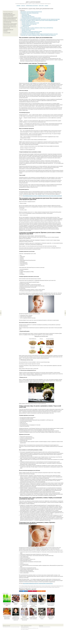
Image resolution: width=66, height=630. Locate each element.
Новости (23, 5)
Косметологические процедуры (35, 587)
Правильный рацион (59, 585)
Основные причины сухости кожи (28, 29)
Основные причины (53, 585)
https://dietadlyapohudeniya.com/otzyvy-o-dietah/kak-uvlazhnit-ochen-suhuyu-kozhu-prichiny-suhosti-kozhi (42, 195)
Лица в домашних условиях (50, 587)
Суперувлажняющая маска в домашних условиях (31, 17)
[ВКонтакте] (23, 591)
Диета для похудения (33, 2)
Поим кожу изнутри (25, 14)
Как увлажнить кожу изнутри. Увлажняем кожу (29, 13)
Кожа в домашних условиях (27, 587)
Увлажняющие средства (26, 15)
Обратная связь (41, 625)
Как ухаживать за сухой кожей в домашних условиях (32, 31)
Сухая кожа (43, 585)
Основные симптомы (48, 585)
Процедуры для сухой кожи (43, 587)
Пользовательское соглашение (28, 625)
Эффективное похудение (32, 5)
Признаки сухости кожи (26, 30)
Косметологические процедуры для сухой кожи (31, 32)
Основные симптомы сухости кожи (28, 21)
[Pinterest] (32, 591)
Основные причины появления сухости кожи (30, 22)
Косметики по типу (57, 587)
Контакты (22, 625)
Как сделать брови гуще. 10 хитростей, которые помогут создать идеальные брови (9, 14)
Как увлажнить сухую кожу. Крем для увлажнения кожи (31, 11)
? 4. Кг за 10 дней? (6, 32)
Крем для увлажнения (25, 585)
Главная (18, 5)
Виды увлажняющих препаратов (28, 16)
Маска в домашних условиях (32, 585)
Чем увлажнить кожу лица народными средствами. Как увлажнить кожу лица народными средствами (40, 19)
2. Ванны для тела (25, 26)
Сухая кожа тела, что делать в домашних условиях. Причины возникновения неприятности (38, 35)
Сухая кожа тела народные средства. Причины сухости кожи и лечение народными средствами (39, 20)
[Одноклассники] (41, 591)
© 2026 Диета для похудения (6, 625)
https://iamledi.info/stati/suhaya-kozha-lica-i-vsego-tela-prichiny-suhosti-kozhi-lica (38, 583)
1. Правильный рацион (26, 25)
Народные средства (38, 585)
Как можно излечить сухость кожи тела (29, 24)
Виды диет (41, 5)
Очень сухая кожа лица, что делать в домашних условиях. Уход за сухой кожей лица (37, 27)
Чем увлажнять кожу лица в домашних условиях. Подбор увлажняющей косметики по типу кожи (39, 34)
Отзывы (46, 5)
